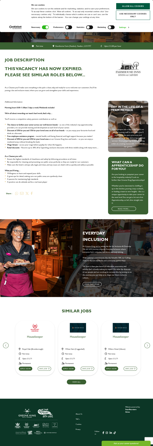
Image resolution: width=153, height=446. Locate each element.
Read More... (124, 209)
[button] (147, 345)
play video (128, 120)
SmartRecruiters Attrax (131, 410)
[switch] (68, 27)
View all (76, 382)
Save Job (43, 368)
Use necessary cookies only (133, 15)
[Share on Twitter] (27, 193)
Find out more (92, 284)
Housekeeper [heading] (35, 337)
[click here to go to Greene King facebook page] (103, 432)
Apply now (25, 368)
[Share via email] (22, 193)
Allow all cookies (133, 6)
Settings (122, 27)
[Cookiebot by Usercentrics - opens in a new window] (15, 27)
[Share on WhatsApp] (16, 193)
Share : (9, 193)
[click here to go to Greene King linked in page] (111, 432)
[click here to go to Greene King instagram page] (107, 432)
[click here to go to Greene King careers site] (36, 421)
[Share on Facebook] (32, 193)
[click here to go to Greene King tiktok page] (115, 432)
